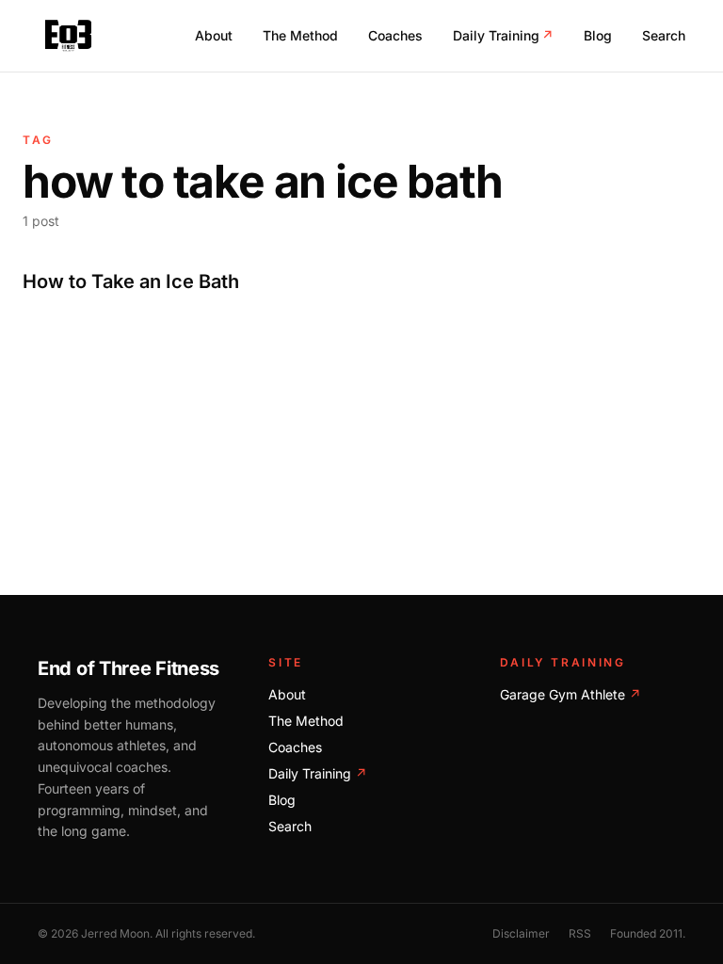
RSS (580, 933)
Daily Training (503, 35)
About (214, 35)
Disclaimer (521, 933)
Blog (598, 35)
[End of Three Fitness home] (68, 36)
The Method (300, 35)
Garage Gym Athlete (570, 694)
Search (663, 35)
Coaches (395, 35)
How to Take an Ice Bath (131, 281)
